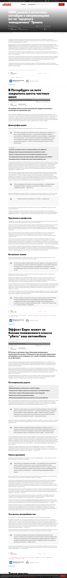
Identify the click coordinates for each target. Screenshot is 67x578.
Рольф (29, 420)
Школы (17, 316)
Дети (50, 315)
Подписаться (33, 1)
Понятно (63, 575)
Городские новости (12, 316)
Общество (46, 315)
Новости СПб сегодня (22, 315)
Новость (17, 77)
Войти (61, 4)
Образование (54, 315)
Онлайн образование (14, 315)
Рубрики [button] (23, 4)
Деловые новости (36, 315)
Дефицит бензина (49, 557)
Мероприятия (40, 4)
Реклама (47, 4)
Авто (27, 557)
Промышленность (38, 557)
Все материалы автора (23, 29)
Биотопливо (31, 557)
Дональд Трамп (11, 45)
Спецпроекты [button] (32, 4)
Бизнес (41, 315)
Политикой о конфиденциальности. (29, 576)
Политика (12, 77)
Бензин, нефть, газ (12, 558)
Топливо (43, 557)
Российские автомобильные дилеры (34, 499)
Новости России (22, 557)
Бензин (23, 558)
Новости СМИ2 (11, 84)
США (21, 77)
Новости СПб (29, 315)
